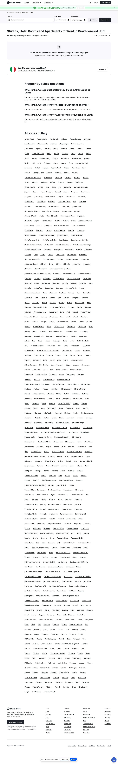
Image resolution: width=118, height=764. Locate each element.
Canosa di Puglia (30, 216)
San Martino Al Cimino (51, 581)
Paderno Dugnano (52, 466)
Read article (102, 69)
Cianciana (28, 269)
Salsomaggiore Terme (32, 562)
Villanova (38, 682)
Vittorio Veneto (38, 687)
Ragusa (86, 533)
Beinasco (58, 173)
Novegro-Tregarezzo (74, 451)
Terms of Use (82, 746)
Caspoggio (80, 230)
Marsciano (54, 389)
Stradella (75, 629)
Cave (36, 254)
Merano (76, 403)
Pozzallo (52, 519)
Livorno (27, 370)
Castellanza (49, 245)
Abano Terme (29, 139)
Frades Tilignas (86, 312)
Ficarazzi (53, 302)
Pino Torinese (62, 495)
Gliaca (91, 326)
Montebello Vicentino (59, 427)
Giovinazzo (71, 326)
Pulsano (27, 528)
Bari (83, 168)
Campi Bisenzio (53, 206)
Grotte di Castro (62, 336)
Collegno (37, 278)
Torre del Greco (46, 644)
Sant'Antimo (74, 600)
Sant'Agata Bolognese (76, 591)
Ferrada (85, 298)
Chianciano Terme (31, 264)
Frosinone (53, 317)
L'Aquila (77, 350)
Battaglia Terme (38, 173)
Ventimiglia (72, 668)
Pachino (40, 466)
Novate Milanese (58, 451)
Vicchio (74, 673)
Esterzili (44, 298)
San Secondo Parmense (57, 586)
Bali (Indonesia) (50, 723)
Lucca (61, 374)
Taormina (45, 634)
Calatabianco (29, 201)
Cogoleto (28, 278)
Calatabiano (41, 201)
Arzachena (65, 158)
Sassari (75, 605)
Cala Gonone (70, 197)
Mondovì (80, 418)
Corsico (65, 283)
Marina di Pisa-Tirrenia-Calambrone (37, 384)
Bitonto (35, 182)
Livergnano (86, 365)
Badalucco (28, 168)
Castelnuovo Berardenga (82, 245)
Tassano (73, 634)
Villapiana (48, 682)
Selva (59, 615)
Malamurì (28, 379)
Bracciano (67, 187)
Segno (34, 615)
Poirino (42, 504)
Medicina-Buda (39, 399)
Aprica (49, 153)
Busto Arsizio (50, 197)
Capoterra (80, 216)
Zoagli (27, 692)
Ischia (72, 341)
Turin (34, 658)
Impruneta (56, 341)
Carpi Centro (29, 225)
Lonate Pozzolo (61, 370)
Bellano (66, 173)
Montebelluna (75, 427)
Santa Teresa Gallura (32, 605)
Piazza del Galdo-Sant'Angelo (35, 490)
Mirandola (37, 413)
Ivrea (66, 346)
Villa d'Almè (82, 677)
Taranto (64, 634)
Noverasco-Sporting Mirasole (35, 456)
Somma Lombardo (76, 624)
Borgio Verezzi (30, 187)
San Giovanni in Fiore (52, 572)
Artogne (55, 158)
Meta (43, 408)
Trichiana (71, 653)
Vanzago (73, 663)
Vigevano (56, 677)
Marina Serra (85, 384)
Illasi (33, 341)
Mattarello (85, 394)
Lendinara (36, 360)
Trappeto (75, 648)
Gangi (52, 322)
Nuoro (59, 456)
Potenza (43, 519)
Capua (36, 221)
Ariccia (88, 153)
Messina (28, 408)
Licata (66, 360)
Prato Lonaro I (29, 523)
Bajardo (66, 168)
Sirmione (56, 624)
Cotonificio (38, 288)
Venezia (55, 668)
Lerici (45, 360)
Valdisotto (28, 663)
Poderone (78, 499)
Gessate (27, 326)
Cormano (56, 283)
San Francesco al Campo (33, 572)
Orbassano (28, 461)
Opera (88, 456)
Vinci (77, 682)
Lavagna (50, 355)
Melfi (87, 399)
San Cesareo (40, 567)
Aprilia (56, 153)
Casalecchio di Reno (61, 225)
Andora (88, 149)
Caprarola (28, 221)
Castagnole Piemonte (46, 235)
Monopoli (28, 423)
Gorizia (27, 331)
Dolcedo (71, 293)
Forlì (68, 312)
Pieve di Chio (29, 495)
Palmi (87, 466)
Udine (60, 658)
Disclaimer (92, 746)
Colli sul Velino (58, 278)
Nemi (63, 447)
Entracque (28, 298)
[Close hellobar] (115, 8)
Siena (26, 624)
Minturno (28, 413)
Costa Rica (49, 720)
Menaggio (35, 403)
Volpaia (57, 687)
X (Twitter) (108, 723)
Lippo (68, 365)
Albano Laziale (42, 144)
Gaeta (68, 317)
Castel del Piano (76, 235)
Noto (26, 451)
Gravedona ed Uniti (56, 331)
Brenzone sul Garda (81, 187)
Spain (47, 711)
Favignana (75, 298)
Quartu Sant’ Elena (46, 533)
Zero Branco (83, 687)
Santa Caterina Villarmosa (78, 586)
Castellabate (63, 240)
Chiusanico (77, 264)
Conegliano (46, 283)
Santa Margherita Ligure (70, 596)
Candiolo (77, 211)
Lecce (72, 355)
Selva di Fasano (69, 615)
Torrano (35, 644)
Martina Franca (79, 389)
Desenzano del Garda (32, 293)
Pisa (87, 495)
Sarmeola (57, 605)
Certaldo (60, 259)
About (26, 3)
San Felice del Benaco (73, 567)
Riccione (51, 543)
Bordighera (79, 182)
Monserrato (38, 423)
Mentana (52, 403)
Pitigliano (52, 499)
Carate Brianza (47, 221)
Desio (45, 293)
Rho (37, 543)
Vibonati (54, 673)
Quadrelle (47, 528)
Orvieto (60, 461)
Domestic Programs (89, 726)
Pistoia (43, 499)
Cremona (59, 288)
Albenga (53, 144)
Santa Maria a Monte (32, 600)
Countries (35, 3)
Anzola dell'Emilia (38, 153)
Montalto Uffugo (78, 423)
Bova (54, 187)
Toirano (27, 644)
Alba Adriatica (29, 144)
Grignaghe (83, 331)
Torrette (84, 644)
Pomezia (78, 504)
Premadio (67, 523)
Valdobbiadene (40, 663)
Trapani (66, 648)
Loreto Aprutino (41, 374)
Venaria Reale (45, 668)
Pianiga (51, 485)
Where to (9, 16)
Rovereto (36, 557)
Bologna (61, 182)
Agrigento (87, 139)
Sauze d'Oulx (29, 610)
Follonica (28, 312)
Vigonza (65, 677)
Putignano (37, 528)
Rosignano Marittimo (80, 552)
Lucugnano (71, 374)
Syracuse (28, 634)
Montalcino (49, 423)
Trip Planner (67, 726)
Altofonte (63, 149)
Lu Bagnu (53, 374)
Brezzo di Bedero (46, 192)
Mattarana (75, 394)
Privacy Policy (72, 746)
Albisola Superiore (77, 144)
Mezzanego (52, 408)
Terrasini (76, 639)
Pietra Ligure (68, 490)
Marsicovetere (66, 389)
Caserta (48, 230)
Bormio (40, 187)
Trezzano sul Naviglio (57, 653)
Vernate (27, 673)
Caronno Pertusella (85, 221)
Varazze (82, 663)
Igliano (27, 341)
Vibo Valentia (64, 673)
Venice (63, 668)
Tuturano (51, 658)
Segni (27, 615)
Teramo (39, 639)
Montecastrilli (87, 427)
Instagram (108, 711)
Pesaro (75, 475)
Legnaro (27, 360)
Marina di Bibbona (63, 379)
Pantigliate (28, 471)
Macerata (81, 374)
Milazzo (85, 408)
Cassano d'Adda (30, 235)
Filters (94, 20)
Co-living (86, 729)
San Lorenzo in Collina (83, 576)
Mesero (84, 403)
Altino (55, 149)
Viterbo (27, 687)
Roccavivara (41, 552)
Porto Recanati (80, 514)
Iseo (26, 346)
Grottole (73, 336)
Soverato (37, 629)
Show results (105, 20)
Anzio (27, 153)
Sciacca (65, 610)
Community (67, 723)
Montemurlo (76, 437)
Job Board (67, 729)
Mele (58, 399)
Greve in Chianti (71, 331)
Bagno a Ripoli (56, 168)
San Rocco (28, 586)
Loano (45, 370)
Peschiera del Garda (66, 480)
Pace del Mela (29, 466)
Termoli (61, 639)
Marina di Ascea (48, 379)
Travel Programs (88, 723)
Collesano (47, 278)
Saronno (67, 605)
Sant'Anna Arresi (61, 600)
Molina (46, 418)
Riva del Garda (65, 548)
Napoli (56, 447)
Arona (27, 158)
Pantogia (38, 471)
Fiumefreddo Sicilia (40, 307)
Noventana (88, 451)
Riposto (54, 548)
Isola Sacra (51, 346)
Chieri (51, 264)
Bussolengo (38, 197)
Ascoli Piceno (76, 158)
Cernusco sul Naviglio (32, 259)
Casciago (39, 230)
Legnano (88, 355)
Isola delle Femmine (37, 346)
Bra (60, 187)
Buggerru (28, 197)
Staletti (52, 629)
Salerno (83, 557)
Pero (60, 475)
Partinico (55, 471)
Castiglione (58, 250)
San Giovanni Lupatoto (71, 572)
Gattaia (73, 322)
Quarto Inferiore (72, 528)
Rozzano (54, 557)
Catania (79, 250)
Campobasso (77, 206)
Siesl (33, 624)
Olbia (66, 456)
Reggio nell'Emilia (77, 538)
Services (48, 3)
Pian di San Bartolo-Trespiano (35, 485)
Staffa (45, 629)
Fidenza (61, 302)
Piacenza (79, 480)
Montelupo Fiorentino (61, 437)
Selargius (50, 615)
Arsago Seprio (45, 158)
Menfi (44, 403)
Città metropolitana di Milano (60, 269)
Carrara (39, 225)
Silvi (39, 624)
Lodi (51, 370)
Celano (50, 254)
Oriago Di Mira (50, 461)
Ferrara (27, 302)
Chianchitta (85, 259)
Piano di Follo (61, 485)
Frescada (44, 317)
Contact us (86, 714)
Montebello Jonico (42, 427)
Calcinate (51, 201)
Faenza (52, 298)
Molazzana (28, 418)
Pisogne (35, 499)
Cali (74, 201)
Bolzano (70, 182)
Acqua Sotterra (75, 139)
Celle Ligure (60, 254)
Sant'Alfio (55, 596)
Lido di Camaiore (30, 365)
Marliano (37, 389)
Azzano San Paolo (82, 163)
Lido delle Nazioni (77, 360)
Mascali (27, 394)
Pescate (27, 480)
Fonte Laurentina (40, 312)
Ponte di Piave (67, 509)
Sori (86, 624)
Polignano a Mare (54, 504)
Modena (67, 413)
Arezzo (80, 153)
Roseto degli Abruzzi (63, 552)
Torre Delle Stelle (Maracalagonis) (67, 644)
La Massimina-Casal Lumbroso (48, 350)
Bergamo (68, 177)
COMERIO (28, 283)
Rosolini (27, 557)
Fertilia (44, 302)
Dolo (78, 293)
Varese (89, 663)
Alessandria (29, 149)
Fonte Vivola (53, 312)
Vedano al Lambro (31, 668)
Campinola (66, 206)
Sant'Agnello (29, 596)
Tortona (27, 648)
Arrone (34, 158)
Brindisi (58, 192)
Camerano (28, 206)
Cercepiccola (71, 254)
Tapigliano (55, 634)
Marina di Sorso (72, 384)
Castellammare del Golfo (79, 240)
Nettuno (71, 447)
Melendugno (77, 399)
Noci (90, 447)
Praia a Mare (71, 519)
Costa (91, 283)
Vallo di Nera (62, 663)
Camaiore (82, 201)
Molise (54, 418)
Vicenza (82, 673)
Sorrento (28, 629)
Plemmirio (68, 499)
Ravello (35, 538)
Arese (73, 153)
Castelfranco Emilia (49, 240)
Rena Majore (29, 543)
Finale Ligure (79, 302)
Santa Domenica (48, 591)
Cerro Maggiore (48, 259)
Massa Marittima (39, 394)
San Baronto (62, 562)
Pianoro (71, 485)
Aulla (39, 163)
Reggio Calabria (62, 538)
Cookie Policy (101, 746)
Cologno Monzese (73, 278)
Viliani (73, 677)
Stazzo (60, 629)
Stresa (83, 629)
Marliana (28, 389)
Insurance (67, 717)
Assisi (27, 163)
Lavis (65, 355)
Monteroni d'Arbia (44, 442)
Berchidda (58, 177)
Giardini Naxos (38, 326)
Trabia (52, 648)
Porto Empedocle (66, 514)
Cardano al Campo (61, 221)
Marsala (45, 389)
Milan (78, 408)
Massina (50, 394)
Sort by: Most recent (101, 35)
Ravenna (44, 538)
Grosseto (28, 336)
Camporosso (66, 211)
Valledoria (51, 663)
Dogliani (62, 293)
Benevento (48, 177)
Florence (71, 307)
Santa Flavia (61, 591)
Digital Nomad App (89, 717)
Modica (75, 413)
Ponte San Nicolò (31, 514)
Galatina (35, 322)
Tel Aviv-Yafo (29, 639)
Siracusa (47, 624)
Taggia (36, 634)
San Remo (87, 581)
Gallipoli (44, 322)
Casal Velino (29, 230)
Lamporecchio (67, 350)
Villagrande (29, 682)
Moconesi (58, 413)
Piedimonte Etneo (54, 490)
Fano (59, 298)
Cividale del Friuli (69, 274)
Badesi (37, 168)
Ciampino (87, 264)
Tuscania (42, 658)
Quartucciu (85, 528)
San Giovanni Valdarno (33, 576)
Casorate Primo (59, 230)
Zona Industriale (49, 692)
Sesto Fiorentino (30, 620)
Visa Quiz (67, 720)
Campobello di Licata (32, 211)
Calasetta (81, 197)
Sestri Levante (70, 620)
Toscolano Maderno (40, 648)
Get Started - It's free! (15, 722)
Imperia (47, 341)
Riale (43, 543)
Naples (48, 447)
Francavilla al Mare (31, 317)
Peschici (36, 480)
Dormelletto (87, 293)
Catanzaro (88, 250)
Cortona (74, 283)
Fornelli (75, 312)
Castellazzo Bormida (63, 245)
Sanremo (77, 581)
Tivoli (84, 639)
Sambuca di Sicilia (49, 562)
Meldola (50, 399)
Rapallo (27, 538)
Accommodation (12, 12)
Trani (59, 648)
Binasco (85, 177)
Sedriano (90, 610)
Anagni (72, 149)
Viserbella (85, 682)
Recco (52, 538)
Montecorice (73, 432)
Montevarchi (58, 442)
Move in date (57, 16)
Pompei (42, 509)
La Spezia (86, 350)
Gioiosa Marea (59, 326)
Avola (71, 163)
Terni (69, 639)
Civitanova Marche (84, 274)
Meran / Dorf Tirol (64, 403)
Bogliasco (43, 182)
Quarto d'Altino (58, 528)
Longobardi (29, 374)
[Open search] (90, 2)
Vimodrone (69, 682)
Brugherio (74, 192)
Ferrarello (35, 302)
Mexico (48, 732)
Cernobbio (83, 254)
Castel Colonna (62, 235)
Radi (72, 533)
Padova (64, 466)
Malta (47, 726)
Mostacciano (29, 447)
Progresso (77, 523)
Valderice (87, 658)
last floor (28, 355)
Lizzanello (36, 370)
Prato (80, 519)
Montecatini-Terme (31, 432)
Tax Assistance (69, 714)
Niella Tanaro (81, 447)
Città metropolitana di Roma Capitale (37, 274)
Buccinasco (85, 192)
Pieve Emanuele (42, 495)
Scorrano (80, 610)
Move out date (75, 16)
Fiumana (28, 307)
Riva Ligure (77, 548)
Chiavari (43, 264)
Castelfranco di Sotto (32, 240)
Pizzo (60, 499)
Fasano (66, 298)
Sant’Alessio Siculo (43, 596)
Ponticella (43, 514)
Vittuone (49, 687)
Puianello (87, 523)
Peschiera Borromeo (49, 480)
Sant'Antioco (86, 600)
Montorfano (69, 442)
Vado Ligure (77, 658)
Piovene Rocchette (76, 495)
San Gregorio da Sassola (52, 576)
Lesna (52, 360)
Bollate (52, 182)
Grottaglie (49, 336)
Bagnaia (45, 168)
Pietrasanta (79, 490)
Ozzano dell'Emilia (86, 461)
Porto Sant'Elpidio (31, 519)
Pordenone (53, 514)
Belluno (75, 173)
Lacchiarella (75, 346)
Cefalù (42, 254)
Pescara (83, 475)
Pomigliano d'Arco (31, 509)
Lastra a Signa (39, 355)
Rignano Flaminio (69, 543)
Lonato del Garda (76, 370)
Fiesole (69, 302)
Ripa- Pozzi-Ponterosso (40, 548)
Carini (73, 221)
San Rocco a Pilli (40, 586)
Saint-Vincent (65, 557)
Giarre (49, 326)
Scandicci (55, 610)
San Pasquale (67, 581)
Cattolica (28, 254)
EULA (109, 746)
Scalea (47, 610)
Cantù (41, 216)
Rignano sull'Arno (84, 543)
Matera (58, 394)
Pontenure (78, 509)
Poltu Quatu (67, 504)
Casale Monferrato (78, 225)
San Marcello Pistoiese (32, 581)
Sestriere (59, 620)
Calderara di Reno (64, 201)
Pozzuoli (61, 519)
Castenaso (47, 250)
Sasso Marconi (86, 605)
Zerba (74, 687)
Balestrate (75, 168)
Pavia (63, 471)
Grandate (43, 331)
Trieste (80, 653)
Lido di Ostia (43, 365)
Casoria (71, 230)
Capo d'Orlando (52, 216)
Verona (35, 673)
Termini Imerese (50, 639)
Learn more (80, 8)
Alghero (38, 149)
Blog (84, 720)
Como (36, 283)
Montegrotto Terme (44, 437)
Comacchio (87, 278)
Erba (36, 298)
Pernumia (52, 475)
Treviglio (36, 653)
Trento (83, 648)
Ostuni (68, 461)
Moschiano (88, 442)
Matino (66, 394)
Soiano (64, 624)
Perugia (67, 475)
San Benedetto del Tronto (79, 562)
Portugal (48, 714)
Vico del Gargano (31, 677)
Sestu (80, 620)
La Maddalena (29, 350)
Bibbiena (77, 177)
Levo (59, 360)
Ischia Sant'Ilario (83, 341)
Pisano (27, 499)
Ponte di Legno (53, 509)
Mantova (37, 379)
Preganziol (41, 523)
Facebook (108, 714)
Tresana (27, 653)
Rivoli (85, 548)
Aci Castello (54, 139)
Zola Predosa (36, 692)
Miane (61, 408)
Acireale (64, 139)
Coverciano (49, 288)
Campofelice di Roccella (50, 211)
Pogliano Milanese (31, 504)
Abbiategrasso (42, 139)
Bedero (49, 173)
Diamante (53, 293)
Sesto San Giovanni (46, 620)
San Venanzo (46, 605)
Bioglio (27, 182)
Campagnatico (40, 206)
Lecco (80, 355)
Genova (89, 322)
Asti (33, 163)
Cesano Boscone (72, 259)
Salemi (75, 557)
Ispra (59, 346)
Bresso (35, 192)
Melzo (27, 403)
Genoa (81, 322)
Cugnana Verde (71, 288)
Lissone (76, 365)
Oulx (75, 461)
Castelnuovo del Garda (33, 250)
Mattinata (28, 399)
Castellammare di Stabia (33, 245)
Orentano (38, 461)
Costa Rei (28, 288)
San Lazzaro (68, 576)
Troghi (87, 653)
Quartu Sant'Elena (31, 533)
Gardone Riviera (62, 322)
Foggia (79, 307)
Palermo (79, 466)
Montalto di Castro (62, 423)
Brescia (27, 192)
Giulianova (82, 326)
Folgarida (88, 307)
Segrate (41, 615)
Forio (62, 312)
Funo (62, 317)
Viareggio (44, 673)
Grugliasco (83, 336)
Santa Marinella (47, 600)
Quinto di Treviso (62, 533)
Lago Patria (86, 346)
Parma (46, 471)
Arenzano (65, 153)
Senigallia (81, 615)
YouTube (107, 717)
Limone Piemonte (57, 365)
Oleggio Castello (77, 456)
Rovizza (45, 557)
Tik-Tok (107, 720)
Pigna (53, 495)
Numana (51, 456)
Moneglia (89, 418)
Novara (46, 451)
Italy (19, 12)
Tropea (27, 658)
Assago (87, 158)
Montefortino (85, 432)
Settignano (89, 620)
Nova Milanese (36, 451)
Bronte (66, 192)
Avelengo (47, 163)
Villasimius (58, 682)
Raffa (79, 533)
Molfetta (38, 418)
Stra (67, 629)
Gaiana (27, 322)
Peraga (79, 471)
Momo (61, 418)
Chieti (58, 264)
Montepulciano (30, 442)
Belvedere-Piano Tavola (33, 177)
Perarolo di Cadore (31, 475)
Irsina (65, 341)
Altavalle (47, 149)
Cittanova (56, 274)
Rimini (27, 548)
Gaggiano (84, 317)
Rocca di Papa (29, 552)
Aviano (63, 163)
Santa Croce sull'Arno (32, 591)
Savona (39, 610)
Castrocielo (69, 250)
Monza (79, 442)
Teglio (81, 634)
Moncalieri (70, 418)
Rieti (58, 543)
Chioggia (66, 264)
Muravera (40, 447)
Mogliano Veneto (87, 413)
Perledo (43, 475)
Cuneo (81, 288)
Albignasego (63, 144)
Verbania (82, 668)
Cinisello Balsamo (41, 269)
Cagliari (60, 197)
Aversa (55, 163)
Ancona (80, 149)
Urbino (67, 658)
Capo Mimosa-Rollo (67, 216)
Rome (51, 552)
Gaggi (76, 317)
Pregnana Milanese (54, 523)
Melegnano (66, 399)
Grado (35, 331)
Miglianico (69, 408)
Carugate (48, 225)
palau (72, 466)
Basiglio (27, 173)
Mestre (35, 408)
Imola (40, 341)
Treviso (44, 653)
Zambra (66, 687)
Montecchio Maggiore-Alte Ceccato (53, 432)
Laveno (58, 355)
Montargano (29, 427)
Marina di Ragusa (58, 384)
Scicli (72, 610)
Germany (48, 729)
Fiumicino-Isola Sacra (57, 307)
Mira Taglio (48, 413)
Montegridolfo (30, 437)
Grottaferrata (38, 336)
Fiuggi (89, 302)
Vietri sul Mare (45, 677)
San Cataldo (29, 567)
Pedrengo (71, 471)
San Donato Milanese (55, 567)
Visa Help (67, 711)
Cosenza (82, 283)
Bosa (47, 187)
